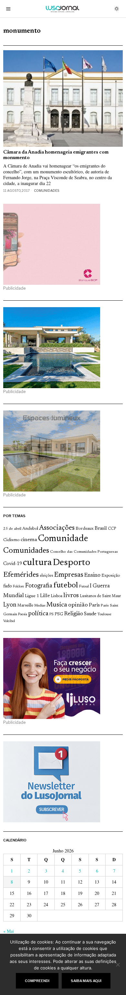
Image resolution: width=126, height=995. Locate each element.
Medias (39, 605)
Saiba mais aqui (86, 980)
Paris (94, 605)
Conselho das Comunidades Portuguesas (84, 552)
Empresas (68, 575)
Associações (57, 528)
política (38, 614)
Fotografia (38, 586)
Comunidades (46, 190)
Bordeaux (85, 528)
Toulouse (104, 614)
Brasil (101, 528)
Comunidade (63, 539)
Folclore (18, 586)
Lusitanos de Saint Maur (100, 596)
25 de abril (12, 529)
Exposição (110, 575)
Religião (73, 614)
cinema (29, 539)
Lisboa (56, 596)
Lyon (9, 605)
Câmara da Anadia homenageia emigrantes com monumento (56, 155)
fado (7, 586)
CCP (112, 529)
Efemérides (21, 575)
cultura (37, 563)
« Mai (8, 931)
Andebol (30, 528)
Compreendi (37, 980)
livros (71, 596)
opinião (78, 605)
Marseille (25, 605)
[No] (118, 964)
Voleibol (9, 621)
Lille (45, 596)
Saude (90, 614)
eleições (46, 576)
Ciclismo (11, 540)
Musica (56, 605)
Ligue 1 (32, 596)
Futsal (84, 586)
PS (51, 614)
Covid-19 (12, 563)
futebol (65, 586)
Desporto (71, 563)
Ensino (92, 575)
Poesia (22, 614)
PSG (59, 614)
